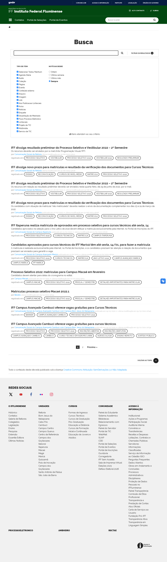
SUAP (101, 437)
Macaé (41, 450)
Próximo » (92, 347)
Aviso (21, 106)
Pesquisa (12, 431)
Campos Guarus (46, 431)
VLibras (156, 10)
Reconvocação (46, 174)
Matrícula (92, 174)
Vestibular (56, 158)
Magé (41, 453)
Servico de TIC (25, 131)
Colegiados (13, 422)
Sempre (54, 81)
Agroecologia (104, 336)
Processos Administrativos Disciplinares (136, 475)
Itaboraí (42, 444)
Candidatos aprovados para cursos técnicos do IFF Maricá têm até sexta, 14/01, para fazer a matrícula (80, 244)
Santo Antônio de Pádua (50, 472)
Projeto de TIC (25, 125)
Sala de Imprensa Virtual (110, 462)
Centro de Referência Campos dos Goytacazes (48, 437)
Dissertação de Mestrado (29, 116)
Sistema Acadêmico (108, 415)
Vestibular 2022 (104, 158)
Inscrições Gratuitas (115, 331)
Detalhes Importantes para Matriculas (120, 282)
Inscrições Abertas (89, 331)
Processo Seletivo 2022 (79, 158)
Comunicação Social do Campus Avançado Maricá (36, 254)
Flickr (41, 394)
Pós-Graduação (76, 422)
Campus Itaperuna (102, 236)
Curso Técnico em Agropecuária (75, 336)
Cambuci (49, 336)
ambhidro (64, 530)
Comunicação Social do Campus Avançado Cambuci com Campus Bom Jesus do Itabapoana (54, 311)
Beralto (17, 295)
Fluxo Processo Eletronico (30, 119)
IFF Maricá (38, 263)
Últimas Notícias (16, 441)
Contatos (19, 20)
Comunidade (106, 406)
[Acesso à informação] (145, 546)
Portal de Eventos (58, 20)
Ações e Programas (138, 419)
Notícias (22, 109)
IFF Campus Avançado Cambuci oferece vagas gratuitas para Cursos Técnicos (64, 307)
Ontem (54, 72)
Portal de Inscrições (108, 450)
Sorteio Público (146, 336)
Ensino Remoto (125, 336)
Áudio (21, 78)
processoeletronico (20, 530)
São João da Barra (47, 475)
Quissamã (43, 459)
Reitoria (42, 412)
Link (20, 100)
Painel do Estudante (108, 412)
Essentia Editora (16, 437)
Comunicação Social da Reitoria (28, 154)
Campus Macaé (21, 279)
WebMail (103, 434)
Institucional (134, 415)
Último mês (56, 78)
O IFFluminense (17, 406)
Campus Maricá (20, 263)
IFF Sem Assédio (107, 459)
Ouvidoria (103, 453)
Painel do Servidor (107, 428)
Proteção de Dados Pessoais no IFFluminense (138, 484)
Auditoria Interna (136, 425)
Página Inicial (9, 27)
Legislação (132, 3)
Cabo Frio (43, 422)
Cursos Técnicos (64, 236)
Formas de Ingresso (78, 412)
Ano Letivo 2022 (101, 258)
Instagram (51, 394)
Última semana (57, 75)
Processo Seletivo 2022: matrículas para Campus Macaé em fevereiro (58, 272)
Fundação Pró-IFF (137, 516)
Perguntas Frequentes (139, 459)
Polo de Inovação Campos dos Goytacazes (46, 465)
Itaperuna (43, 447)
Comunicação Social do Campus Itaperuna (32, 232)
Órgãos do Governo (151, 3)
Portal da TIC (105, 431)
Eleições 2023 (105, 466)
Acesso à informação (100, 3)
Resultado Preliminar (128, 158)
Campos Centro (46, 428)
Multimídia (23, 128)
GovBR (11, 2)
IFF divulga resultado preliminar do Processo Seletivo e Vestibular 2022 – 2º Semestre (69, 147)
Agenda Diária (25, 75)
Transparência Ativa (138, 519)
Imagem (22, 97)
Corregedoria (105, 456)
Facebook (31, 394)
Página (22, 84)
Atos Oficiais (134, 506)
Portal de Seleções (36, 20)
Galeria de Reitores (17, 419)
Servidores (134, 444)
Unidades (43, 406)
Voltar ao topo (145, 360)
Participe (118, 3)
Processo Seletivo (35, 158)
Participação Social (138, 422)
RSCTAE (113, 530)
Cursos (72, 406)
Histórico (12, 412)
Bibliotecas (104, 419)
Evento (22, 88)
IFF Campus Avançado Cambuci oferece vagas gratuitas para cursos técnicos (63, 324)
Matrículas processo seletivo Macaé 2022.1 (40, 291)
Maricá (41, 456)
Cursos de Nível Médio (70, 174)
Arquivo (22, 94)
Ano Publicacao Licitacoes (30, 103)
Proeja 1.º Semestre (85, 282)
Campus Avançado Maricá (127, 258)
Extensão (12, 434)
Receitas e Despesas (138, 434)
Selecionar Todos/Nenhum (30, 72)
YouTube (21, 394)
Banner (29, 315)
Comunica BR (81, 3)
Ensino (29, 174)
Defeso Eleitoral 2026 (109, 469)
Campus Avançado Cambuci (52, 315)
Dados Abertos (136, 462)
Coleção (22, 81)
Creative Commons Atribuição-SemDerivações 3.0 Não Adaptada (95, 370)
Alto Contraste (138, 10)
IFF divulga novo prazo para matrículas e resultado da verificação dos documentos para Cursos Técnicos (82, 167)
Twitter (10, 394)
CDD (101, 441)
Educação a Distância (78, 425)
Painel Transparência (138, 491)
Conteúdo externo (26, 91)
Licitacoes (23, 122)
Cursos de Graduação (79, 419)
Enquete (22, 113)
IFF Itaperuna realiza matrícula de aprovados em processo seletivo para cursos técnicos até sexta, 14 (80, 225)
